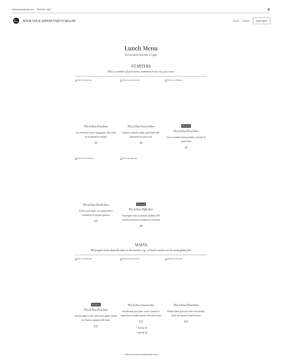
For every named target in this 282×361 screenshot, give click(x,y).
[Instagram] (268, 9)
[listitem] (141, 328)
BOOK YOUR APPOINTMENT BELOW (50, 20)
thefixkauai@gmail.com (23, 9)
